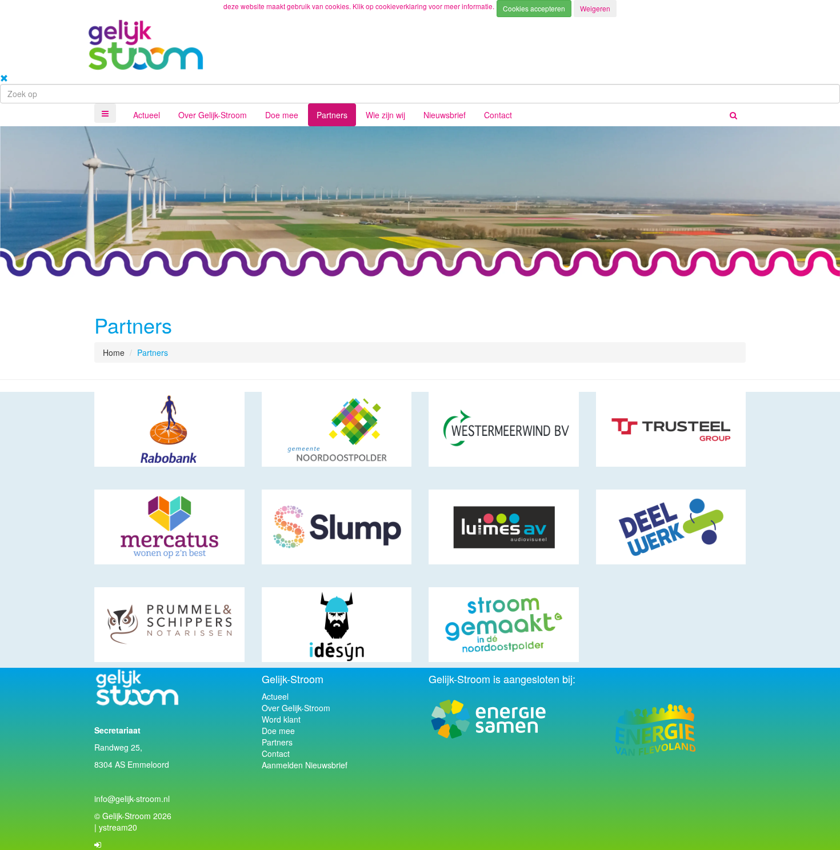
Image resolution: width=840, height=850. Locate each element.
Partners (332, 115)
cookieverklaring (402, 6)
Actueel (146, 115)
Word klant (281, 719)
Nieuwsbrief (444, 115)
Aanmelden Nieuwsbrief (304, 765)
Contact (498, 115)
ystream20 (118, 827)
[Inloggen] (97, 844)
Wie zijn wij (385, 115)
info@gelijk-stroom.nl (132, 798)
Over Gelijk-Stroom (212, 115)
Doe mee (281, 115)
